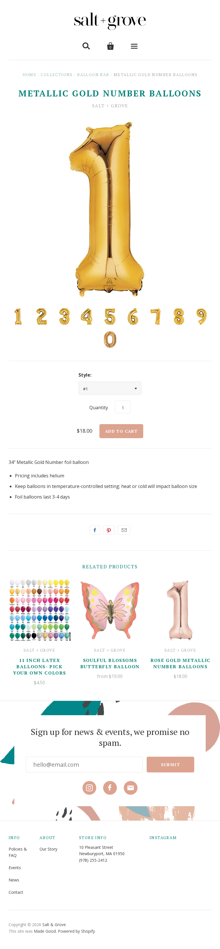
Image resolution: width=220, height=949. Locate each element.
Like (95, 530)
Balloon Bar (93, 74)
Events (15, 867)
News (14, 880)
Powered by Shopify (76, 931)
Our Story (48, 849)
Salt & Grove (54, 924)
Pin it (109, 530)
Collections (56, 74)
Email (124, 530)
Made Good (45, 931)
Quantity (98, 407)
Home (30, 74)
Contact (16, 892)
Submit (170, 764)
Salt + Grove (110, 105)
